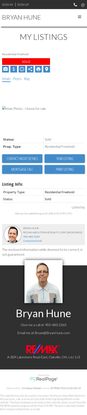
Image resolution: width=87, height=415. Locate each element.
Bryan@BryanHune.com (52, 333)
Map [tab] (27, 78)
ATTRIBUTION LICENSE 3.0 (65, 388)
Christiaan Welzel (31, 388)
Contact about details (22, 158)
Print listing (65, 169)
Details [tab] (6, 78)
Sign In (7, 4)
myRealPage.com (43, 379)
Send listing (64, 158)
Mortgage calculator (22, 169)
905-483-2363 (31, 236)
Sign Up (23, 4)
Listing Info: (12, 184)
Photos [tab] (17, 78)
